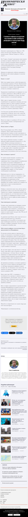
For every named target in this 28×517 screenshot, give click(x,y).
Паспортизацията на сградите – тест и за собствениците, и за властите (19, 448)
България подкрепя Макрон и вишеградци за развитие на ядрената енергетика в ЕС (19, 439)
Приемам (10, 514)
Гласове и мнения (11, 34)
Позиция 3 (18, 34)
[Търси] (18, 14)
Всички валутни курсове (7, 483)
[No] (26, 513)
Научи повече (17, 514)
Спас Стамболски (17, 30)
